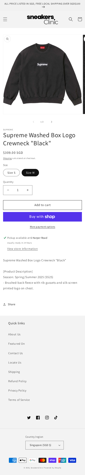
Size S (11, 172)
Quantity (8, 182)
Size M (30, 172)
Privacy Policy (17, 390)
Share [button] (11, 304)
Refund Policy (17, 381)
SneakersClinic (37, 468)
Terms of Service (19, 400)
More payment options (42, 226)
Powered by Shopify (52, 468)
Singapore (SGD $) (40, 445)
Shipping (7, 158)
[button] (5, 19)
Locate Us (14, 362)
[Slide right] (51, 121)
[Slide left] (33, 121)
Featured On (16, 343)
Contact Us (15, 353)
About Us (14, 334)
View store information (22, 249)
